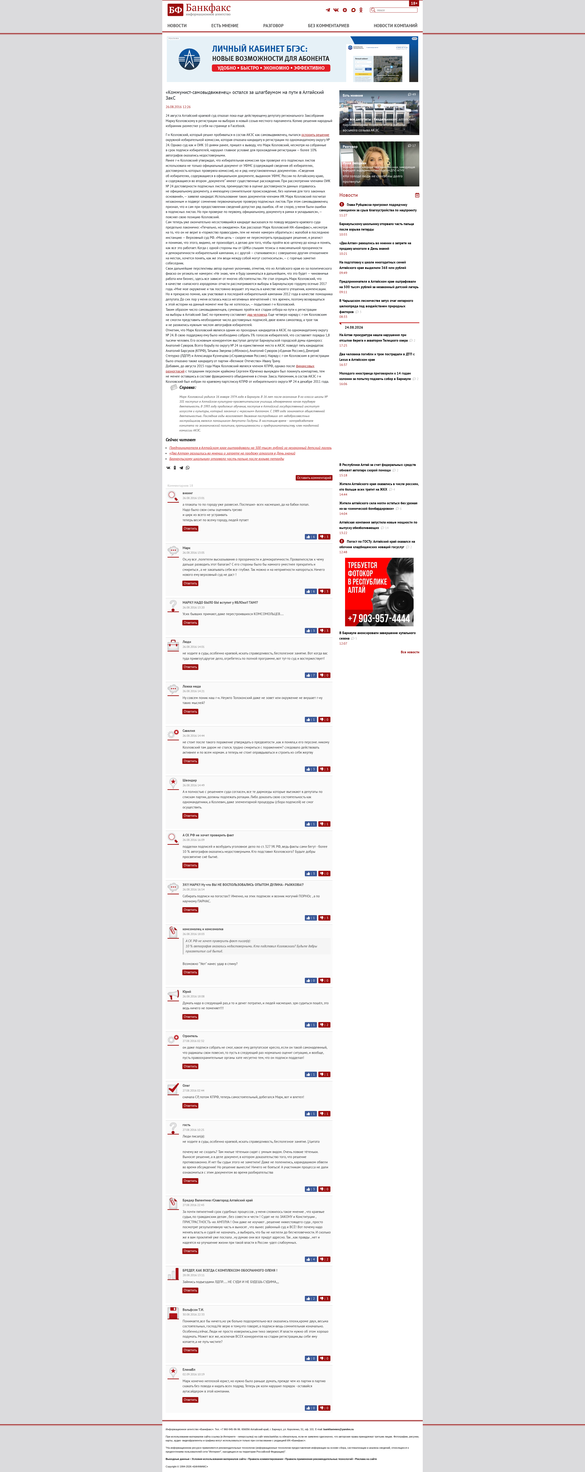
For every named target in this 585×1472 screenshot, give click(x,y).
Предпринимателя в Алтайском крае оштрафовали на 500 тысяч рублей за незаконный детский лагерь (250, 447)
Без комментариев (328, 25)
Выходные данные (177, 1459)
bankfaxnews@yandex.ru (338, 1429)
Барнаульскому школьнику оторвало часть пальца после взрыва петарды (226, 458)
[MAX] (354, 10)
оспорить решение (315, 135)
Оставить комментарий (314, 478)
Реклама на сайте (366, 1459)
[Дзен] (345, 10)
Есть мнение (225, 25)
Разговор (273, 25)
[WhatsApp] (187, 467)
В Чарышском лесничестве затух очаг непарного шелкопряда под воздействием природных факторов (376, 306)
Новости (177, 25)
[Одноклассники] (361, 10)
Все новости (410, 652)
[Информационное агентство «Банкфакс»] (206, 10)
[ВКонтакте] (336, 10)
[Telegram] (328, 10)
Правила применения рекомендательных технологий (319, 1459)
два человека (257, 314)
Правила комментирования (265, 1459)
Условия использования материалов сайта (219, 1459)
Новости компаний (395, 25)
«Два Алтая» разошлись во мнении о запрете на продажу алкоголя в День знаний (232, 453)
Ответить (190, 528)
